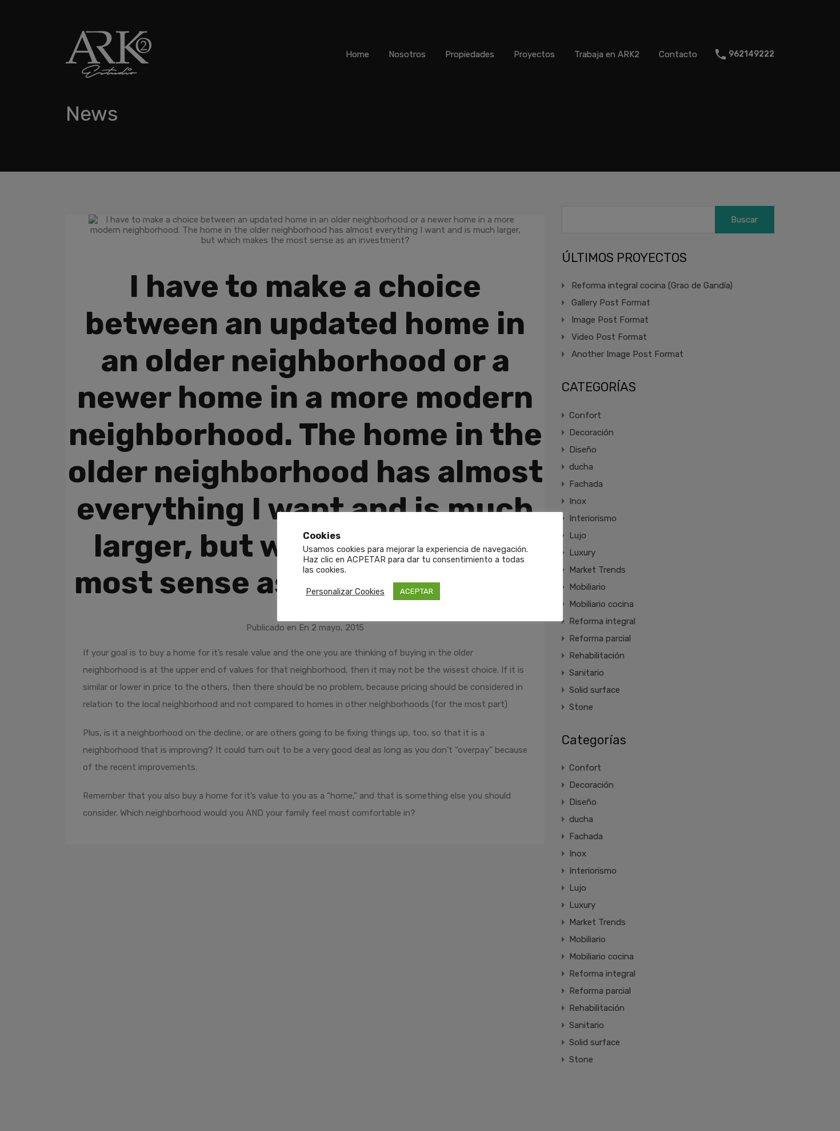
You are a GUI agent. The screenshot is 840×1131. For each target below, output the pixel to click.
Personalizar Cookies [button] (345, 591)
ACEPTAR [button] (416, 591)
